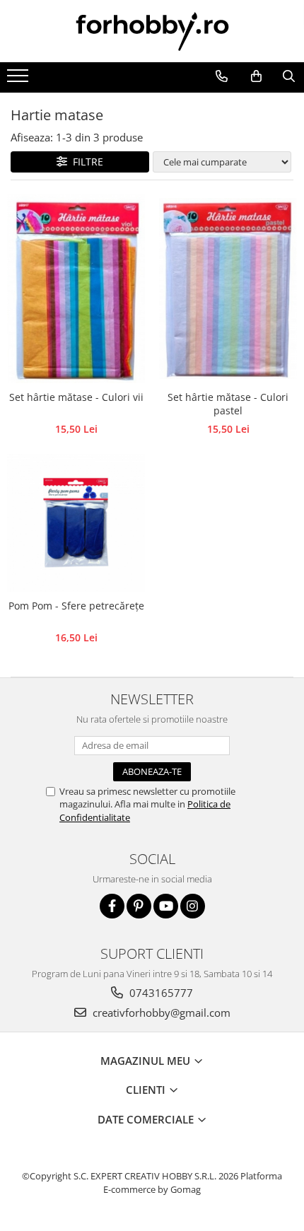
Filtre (85, 161)
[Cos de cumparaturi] (256, 76)
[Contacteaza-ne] (221, 76)
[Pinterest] (139, 906)
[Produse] (19, 80)
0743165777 (160, 993)
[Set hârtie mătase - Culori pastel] (228, 288)
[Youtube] (165, 906)
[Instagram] (192, 906)
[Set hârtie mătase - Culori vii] (76, 288)
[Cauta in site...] (288, 76)
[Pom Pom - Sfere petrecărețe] (76, 523)
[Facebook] (112, 906)
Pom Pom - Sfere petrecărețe (76, 605)
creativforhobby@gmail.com (160, 1012)
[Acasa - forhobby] (152, 31)
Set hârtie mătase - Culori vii (76, 397)
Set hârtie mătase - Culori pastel (228, 403)
